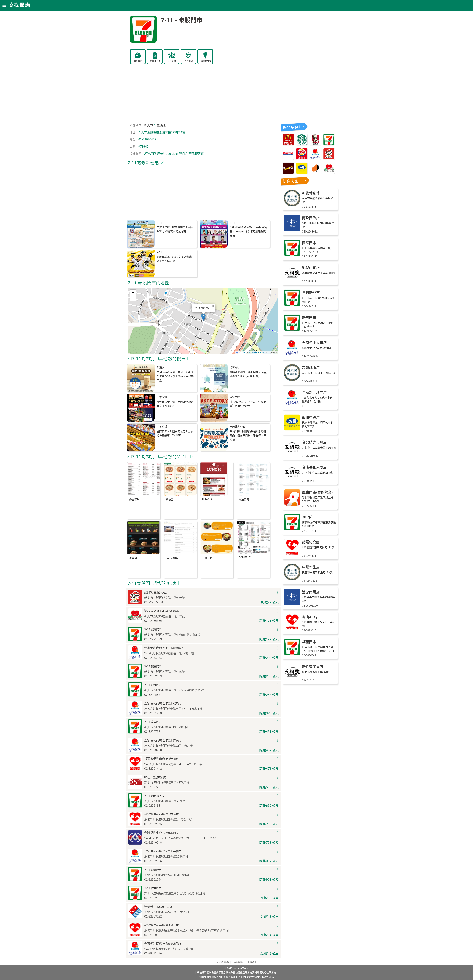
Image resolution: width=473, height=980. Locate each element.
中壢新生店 (311, 567)
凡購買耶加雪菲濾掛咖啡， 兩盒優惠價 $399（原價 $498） (248, 374)
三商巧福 (207, 558)
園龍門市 (309, 243)
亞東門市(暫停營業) (317, 492)
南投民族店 (311, 218)
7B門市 (307, 517)
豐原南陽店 (311, 592)
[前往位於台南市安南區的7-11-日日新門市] (292, 305)
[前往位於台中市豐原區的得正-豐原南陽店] (292, 604)
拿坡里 (169, 499)
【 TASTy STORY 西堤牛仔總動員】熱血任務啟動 (248, 404)
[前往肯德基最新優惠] (315, 144)
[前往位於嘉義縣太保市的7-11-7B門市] (292, 529)
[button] (203, 317)
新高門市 (309, 318)
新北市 (148, 125)
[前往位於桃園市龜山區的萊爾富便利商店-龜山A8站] (292, 629)
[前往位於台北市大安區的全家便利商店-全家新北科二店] (292, 405)
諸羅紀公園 (311, 542)
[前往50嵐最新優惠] (301, 173)
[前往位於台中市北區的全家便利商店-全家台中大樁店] (292, 355)
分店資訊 (172, 61)
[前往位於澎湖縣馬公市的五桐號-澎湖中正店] (292, 280)
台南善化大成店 (314, 467)
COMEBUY (245, 557)
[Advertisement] (203, 95)
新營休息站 (311, 193)
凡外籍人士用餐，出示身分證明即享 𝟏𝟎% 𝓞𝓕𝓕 (175, 404)
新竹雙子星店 (312, 667)
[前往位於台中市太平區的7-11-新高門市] (292, 330)
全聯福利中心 (237, 426)
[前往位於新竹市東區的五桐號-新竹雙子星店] (292, 679)
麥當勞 (133, 558)
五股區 (161, 125)
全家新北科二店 (314, 393)
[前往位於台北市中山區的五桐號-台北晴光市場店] (292, 454)
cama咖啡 (172, 558)
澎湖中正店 (311, 268)
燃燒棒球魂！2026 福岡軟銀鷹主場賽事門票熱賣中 (175, 259)
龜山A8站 (309, 617)
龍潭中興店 (311, 418)
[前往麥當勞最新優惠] (288, 144)
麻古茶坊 (134, 499)
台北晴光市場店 (314, 442)
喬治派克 (244, 499)
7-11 (159, 222)
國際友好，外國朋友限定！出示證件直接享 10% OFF (175, 433)
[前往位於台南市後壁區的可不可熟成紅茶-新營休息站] (292, 205)
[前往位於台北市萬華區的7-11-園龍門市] (292, 255)
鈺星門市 (309, 642)
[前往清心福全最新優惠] (329, 173)
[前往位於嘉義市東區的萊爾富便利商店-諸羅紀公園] (292, 554)
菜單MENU (155, 61)
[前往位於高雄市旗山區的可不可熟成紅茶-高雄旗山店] (292, 380)
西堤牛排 (235, 397)
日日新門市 (311, 293)
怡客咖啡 (235, 367)
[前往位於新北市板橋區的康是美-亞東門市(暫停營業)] (292, 504)
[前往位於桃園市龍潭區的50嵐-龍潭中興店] (292, 430)
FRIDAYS (207, 498)
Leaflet (241, 352)
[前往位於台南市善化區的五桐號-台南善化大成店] (292, 479)
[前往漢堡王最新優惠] (301, 158)
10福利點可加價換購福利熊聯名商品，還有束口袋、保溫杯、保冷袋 (248, 435)
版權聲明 (238, 962)
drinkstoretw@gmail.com (254, 977)
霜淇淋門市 (206, 61)
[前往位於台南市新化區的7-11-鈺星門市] (292, 654)
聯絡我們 (252, 962)
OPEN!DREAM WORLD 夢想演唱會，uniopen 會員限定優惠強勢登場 (248, 231)
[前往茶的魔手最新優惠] (288, 173)
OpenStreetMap (257, 352)
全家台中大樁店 (314, 343)
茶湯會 (160, 367)
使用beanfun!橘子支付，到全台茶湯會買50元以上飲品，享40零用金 (175, 376)
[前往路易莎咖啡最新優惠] (315, 173)
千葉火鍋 (162, 397)
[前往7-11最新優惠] (329, 144)
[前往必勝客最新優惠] (329, 158)
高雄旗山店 (311, 368)
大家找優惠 (222, 962)
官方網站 (188, 61)
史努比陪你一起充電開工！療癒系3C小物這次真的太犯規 (175, 229)
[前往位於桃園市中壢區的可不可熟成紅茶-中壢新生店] (292, 579)
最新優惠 (138, 61)
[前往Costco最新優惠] (288, 158)
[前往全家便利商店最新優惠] (315, 158)
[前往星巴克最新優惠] (301, 144)
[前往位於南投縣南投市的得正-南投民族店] (292, 230)
